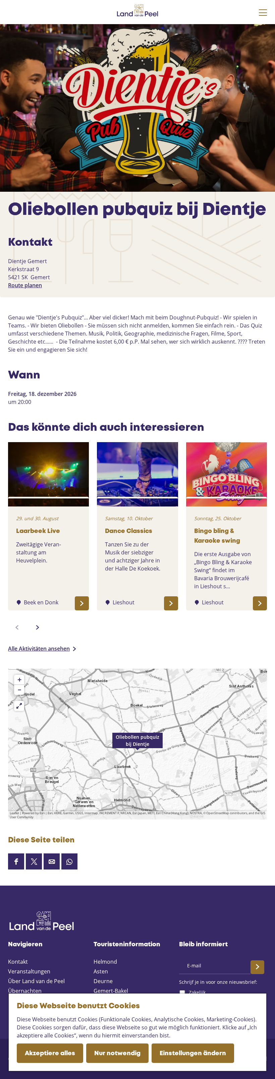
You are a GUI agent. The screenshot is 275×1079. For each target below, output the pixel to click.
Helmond (105, 961)
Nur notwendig (117, 1053)
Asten (101, 971)
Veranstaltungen (29, 971)
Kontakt (18, 961)
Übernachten (25, 991)
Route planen (25, 285)
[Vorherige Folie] (17, 627)
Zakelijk (197, 992)
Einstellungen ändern (193, 1053)
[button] (137, 744)
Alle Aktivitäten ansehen (39, 648)
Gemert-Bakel (111, 991)
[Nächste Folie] (38, 627)
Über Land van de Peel (36, 981)
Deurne (103, 981)
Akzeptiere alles (50, 1053)
